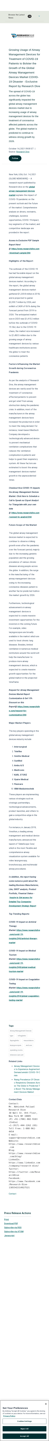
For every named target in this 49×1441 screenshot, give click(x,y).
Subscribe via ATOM (14, 1231)
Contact (12, 1194)
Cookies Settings (24, 1421)
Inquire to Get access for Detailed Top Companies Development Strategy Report (22, 901)
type (11, 1036)
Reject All (24, 1429)
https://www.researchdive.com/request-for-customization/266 (24, 710)
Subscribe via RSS (12, 1227)
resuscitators (29, 1040)
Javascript (9, 1235)
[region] (24, 1420)
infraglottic (22, 1036)
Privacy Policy (9, 1416)
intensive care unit (16, 1055)
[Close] (46, 1404)
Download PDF (11, 1223)
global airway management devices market (22, 191)
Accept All (24, 1436)
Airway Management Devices (20, 1031)
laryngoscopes (15, 1045)
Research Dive (22, 152)
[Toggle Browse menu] (39, 16)
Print (6, 1219)
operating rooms (16, 1050)
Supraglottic (14, 1040)
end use (29, 1045)
